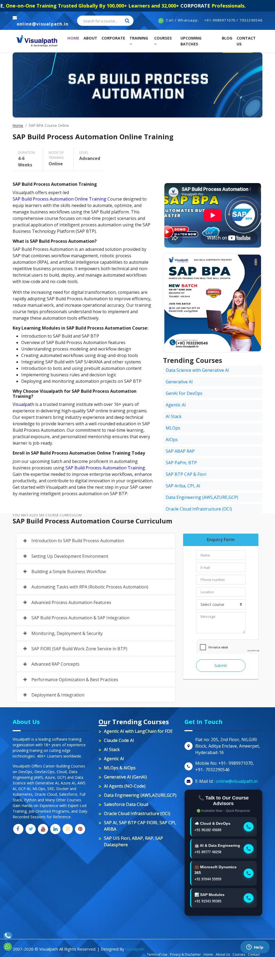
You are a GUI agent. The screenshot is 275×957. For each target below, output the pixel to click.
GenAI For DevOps (184, 393)
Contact (254, 954)
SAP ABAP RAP (180, 451)
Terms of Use (157, 954)
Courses (163, 38)
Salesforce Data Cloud (126, 804)
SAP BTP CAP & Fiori (186, 474)
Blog (227, 38)
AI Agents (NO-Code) (125, 786)
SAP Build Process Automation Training (105, 468)
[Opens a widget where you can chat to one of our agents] (255, 947)
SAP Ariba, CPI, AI (183, 486)
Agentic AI (176, 405)
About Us (223, 954)
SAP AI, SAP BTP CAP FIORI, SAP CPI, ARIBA (140, 826)
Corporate (113, 38)
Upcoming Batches (190, 41)
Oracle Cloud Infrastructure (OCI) (199, 509)
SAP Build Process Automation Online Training (59, 199)
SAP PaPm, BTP (181, 463)
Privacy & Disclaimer (185, 954)
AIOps (172, 439)
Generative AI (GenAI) (125, 777)
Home (74, 38)
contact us (246, 41)
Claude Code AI (119, 740)
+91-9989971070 (220, 20)
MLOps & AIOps (120, 768)
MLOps (173, 428)
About (90, 38)
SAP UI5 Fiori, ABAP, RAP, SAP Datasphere (133, 841)
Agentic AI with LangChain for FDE (138, 731)
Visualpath (23, 404)
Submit (220, 665)
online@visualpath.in (42, 24)
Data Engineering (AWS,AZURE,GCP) (202, 497)
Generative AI (179, 382)
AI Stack (174, 416)
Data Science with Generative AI (197, 370)
